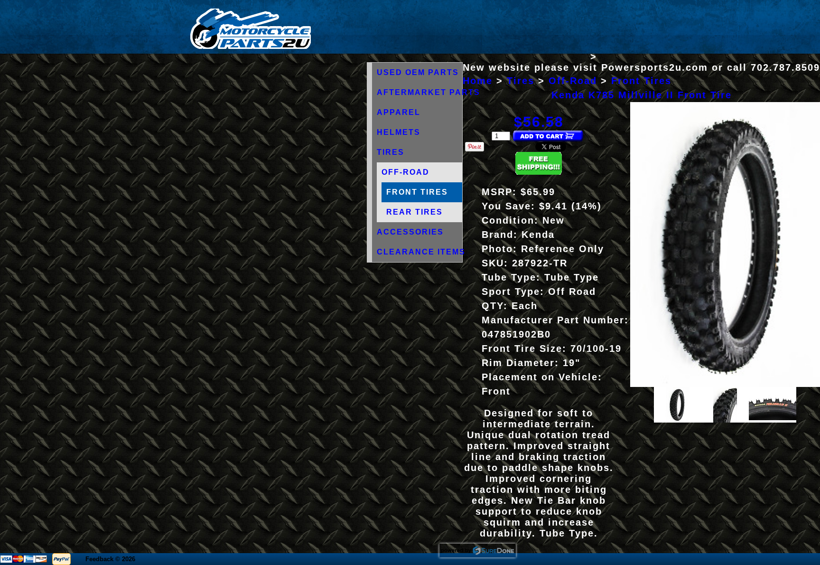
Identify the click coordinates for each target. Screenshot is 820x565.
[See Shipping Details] (538, 172)
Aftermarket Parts (428, 92)
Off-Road (405, 172)
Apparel (398, 112)
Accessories (410, 232)
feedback (99, 559)
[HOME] (250, 46)
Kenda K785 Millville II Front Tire (641, 95)
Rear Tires (414, 212)
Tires (390, 152)
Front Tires (417, 192)
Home (478, 80)
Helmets (398, 132)
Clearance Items (421, 252)
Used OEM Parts (418, 72)
